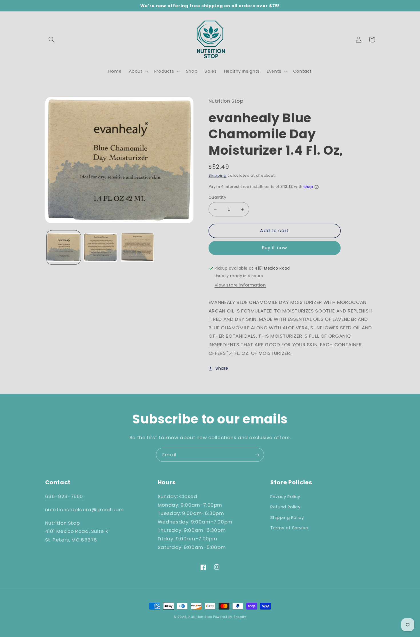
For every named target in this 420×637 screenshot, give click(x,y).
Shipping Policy (287, 517)
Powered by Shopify (229, 617)
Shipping (218, 175)
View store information (240, 285)
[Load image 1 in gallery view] (64, 247)
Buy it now (274, 247)
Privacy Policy (285, 496)
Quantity (217, 197)
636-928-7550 (64, 496)
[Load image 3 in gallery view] (138, 247)
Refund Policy (285, 507)
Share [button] (221, 368)
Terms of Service (289, 528)
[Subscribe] (257, 455)
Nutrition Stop (200, 617)
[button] (51, 39)
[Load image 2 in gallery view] (100, 247)
